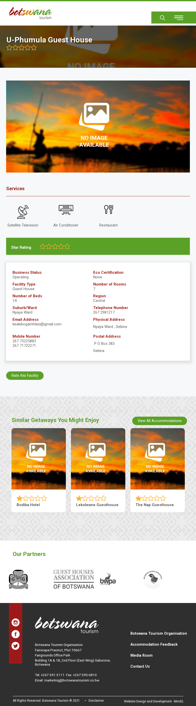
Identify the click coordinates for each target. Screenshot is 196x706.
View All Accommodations (160, 421)
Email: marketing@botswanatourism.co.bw (67, 680)
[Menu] (175, 16)
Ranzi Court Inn (150, 505)
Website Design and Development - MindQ (153, 701)
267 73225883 (24, 341)
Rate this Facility (24, 375)
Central (99, 300)
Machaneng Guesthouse (98, 505)
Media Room (141, 655)
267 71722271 (24, 345)
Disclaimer (96, 700)
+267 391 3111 (53, 675)
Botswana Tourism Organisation (158, 633)
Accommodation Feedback (154, 644)
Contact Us (140, 666)
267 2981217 (104, 312)
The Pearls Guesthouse (38, 505)
